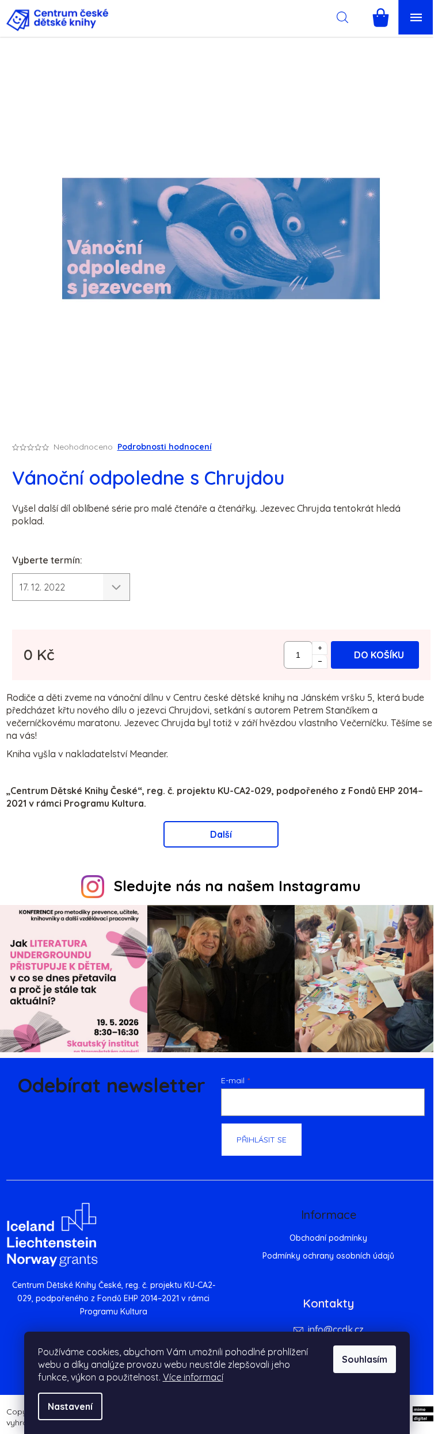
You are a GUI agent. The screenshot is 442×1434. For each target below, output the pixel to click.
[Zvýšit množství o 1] (319, 648)
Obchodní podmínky (328, 1238)
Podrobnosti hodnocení (164, 447)
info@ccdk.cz (336, 1329)
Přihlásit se (262, 1139)
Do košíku (379, 655)
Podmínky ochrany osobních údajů (328, 1256)
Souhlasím (364, 1359)
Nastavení (70, 1406)
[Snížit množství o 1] (319, 662)
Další (221, 834)
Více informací (193, 1377)
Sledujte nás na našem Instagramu (237, 886)
